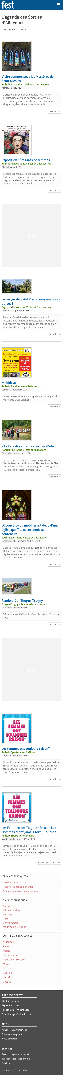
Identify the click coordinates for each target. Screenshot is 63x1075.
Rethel (6, 906)
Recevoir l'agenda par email (18, 886)
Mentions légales (10, 1000)
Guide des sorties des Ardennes (20, 891)
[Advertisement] (31, 235)
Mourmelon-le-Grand (14, 926)
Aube (6, 946)
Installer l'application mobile (16, 1058)
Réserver (57, 862)
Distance (9, 29)
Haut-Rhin (8, 977)
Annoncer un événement (14, 1029)
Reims (6, 918)
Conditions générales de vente (17, 1014)
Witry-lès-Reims (11, 910)
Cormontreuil (10, 922)
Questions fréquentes (12, 1034)
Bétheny (7, 914)
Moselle (7, 968)
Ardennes (8, 942)
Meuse (6, 964)
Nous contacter (9, 1038)
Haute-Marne (10, 955)
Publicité (6, 1063)
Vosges (7, 981)
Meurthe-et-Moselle (14, 959)
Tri (24, 29)
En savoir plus (54, 111)
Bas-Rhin (8, 972)
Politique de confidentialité (15, 1009)
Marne (6, 950)
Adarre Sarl (12, 1070)
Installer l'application (14, 882)
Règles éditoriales (10, 1005)
